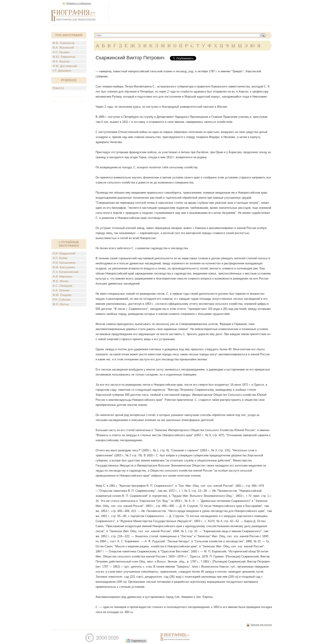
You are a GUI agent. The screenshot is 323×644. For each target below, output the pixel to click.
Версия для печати (261, 624)
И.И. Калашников (64, 262)
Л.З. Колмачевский (65, 272)
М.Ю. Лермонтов (64, 56)
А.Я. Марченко (62, 276)
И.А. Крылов (61, 61)
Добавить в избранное (78, 3)
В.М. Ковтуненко (64, 267)
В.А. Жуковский (63, 47)
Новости (58, 88)
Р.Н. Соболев (61, 299)
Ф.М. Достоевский (65, 66)
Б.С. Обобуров (62, 285)
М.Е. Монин (60, 281)
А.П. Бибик (60, 258)
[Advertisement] (192, 12)
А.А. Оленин (61, 290)
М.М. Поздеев (62, 295)
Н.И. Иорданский (64, 253)
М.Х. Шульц (61, 304)
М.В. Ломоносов (63, 43)
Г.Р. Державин (62, 70)
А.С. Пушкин (61, 52)
